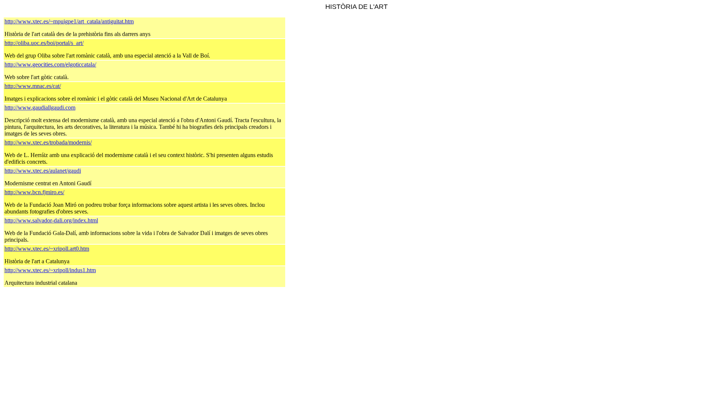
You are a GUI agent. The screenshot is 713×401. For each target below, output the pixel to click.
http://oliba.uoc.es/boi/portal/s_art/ (44, 43)
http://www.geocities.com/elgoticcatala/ (50, 64)
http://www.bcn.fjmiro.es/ (34, 192)
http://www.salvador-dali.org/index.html (51, 220)
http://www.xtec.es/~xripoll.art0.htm (46, 248)
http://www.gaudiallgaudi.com (39, 107)
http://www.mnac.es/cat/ (32, 86)
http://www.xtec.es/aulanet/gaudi (42, 170)
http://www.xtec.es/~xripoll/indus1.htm (50, 270)
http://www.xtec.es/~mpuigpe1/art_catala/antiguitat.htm (69, 21)
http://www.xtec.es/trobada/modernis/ (48, 142)
